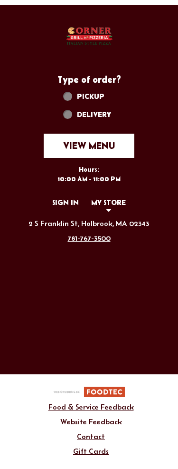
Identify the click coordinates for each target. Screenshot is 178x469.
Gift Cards (91, 451)
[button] (89, 35)
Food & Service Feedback (91, 407)
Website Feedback (91, 422)
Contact (91, 436)
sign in (65, 202)
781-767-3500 (89, 238)
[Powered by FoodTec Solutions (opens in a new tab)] (89, 391)
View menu (89, 145)
